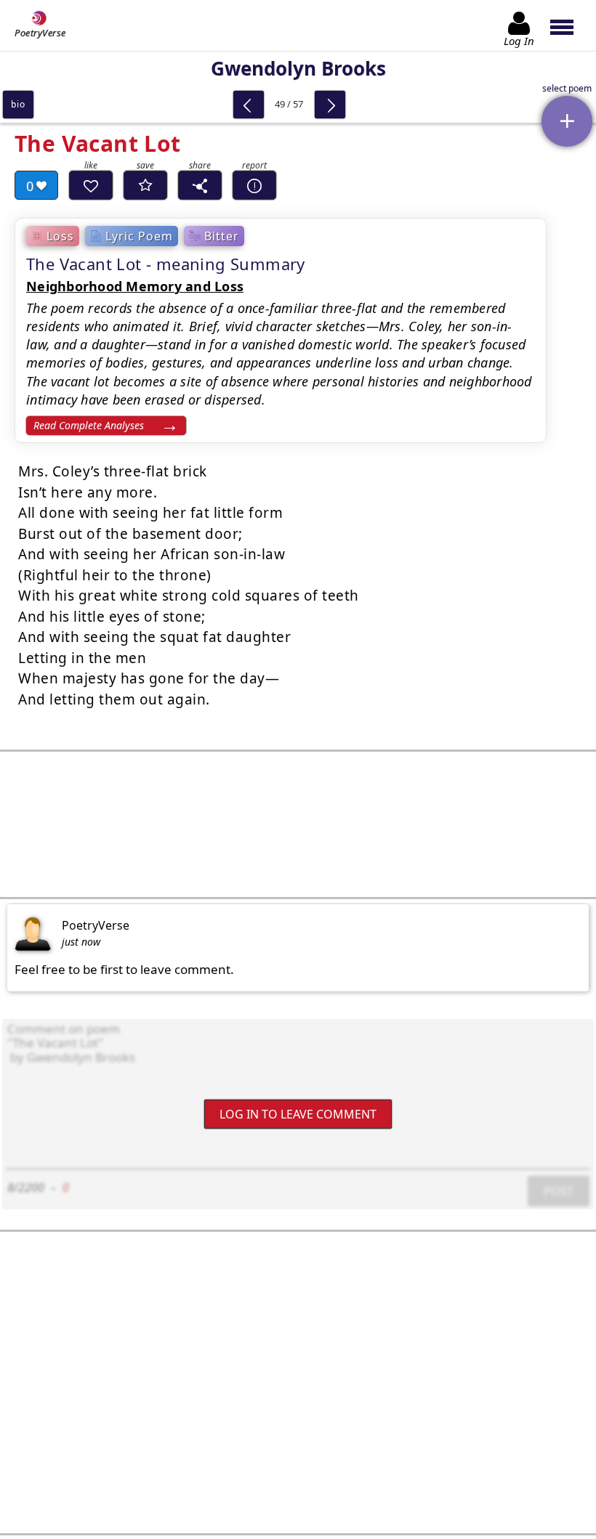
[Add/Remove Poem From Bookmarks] (145, 185)
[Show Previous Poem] (248, 104)
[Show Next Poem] (330, 104)
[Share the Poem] (200, 185)
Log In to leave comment (298, 1113)
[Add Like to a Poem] (91, 185)
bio (18, 104)
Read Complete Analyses (88, 425)
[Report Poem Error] (254, 185)
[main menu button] (568, 25)
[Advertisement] (298, 824)
